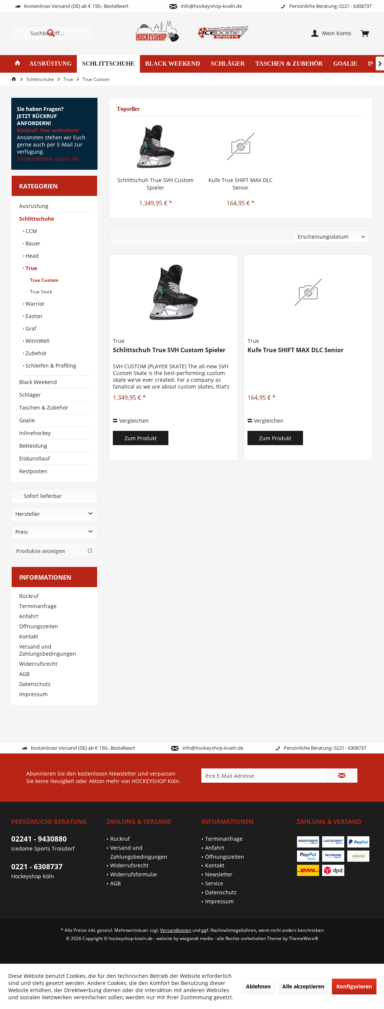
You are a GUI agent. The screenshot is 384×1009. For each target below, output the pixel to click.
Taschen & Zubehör (43, 407)
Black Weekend (38, 382)
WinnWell (37, 340)
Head (31, 255)
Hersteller (27, 513)
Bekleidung (33, 445)
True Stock (40, 291)
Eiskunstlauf (34, 458)
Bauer (32, 243)
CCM (30, 231)
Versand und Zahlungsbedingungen (47, 650)
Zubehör (35, 353)
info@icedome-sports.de (47, 158)
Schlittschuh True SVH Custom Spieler (155, 183)
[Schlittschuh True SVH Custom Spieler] (155, 146)
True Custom (43, 280)
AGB (24, 673)
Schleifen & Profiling (50, 365)
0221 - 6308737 (37, 866)
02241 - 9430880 (39, 839)
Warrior (34, 303)
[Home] (17, 64)
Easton (33, 316)
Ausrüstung (33, 205)
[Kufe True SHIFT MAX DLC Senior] (240, 146)
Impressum (33, 694)
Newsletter (218, 874)
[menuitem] (365, 32)
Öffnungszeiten (38, 626)
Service (214, 883)
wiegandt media (196, 938)
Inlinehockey (35, 432)
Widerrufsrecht (38, 663)
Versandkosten (175, 930)
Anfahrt (28, 616)
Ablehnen (258, 986)
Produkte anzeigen (40, 551)
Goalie (27, 420)
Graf (30, 328)
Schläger (30, 394)
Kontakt (28, 636)
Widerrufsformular (134, 874)
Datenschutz (35, 684)
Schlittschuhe (36, 218)
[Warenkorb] (365, 32)
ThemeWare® (303, 938)
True (30, 268)
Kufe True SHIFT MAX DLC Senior (240, 183)
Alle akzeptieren (303, 986)
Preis (21, 531)
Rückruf (29, 595)
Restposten (33, 471)
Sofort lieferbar (43, 495)
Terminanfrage (38, 606)
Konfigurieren (354, 986)
